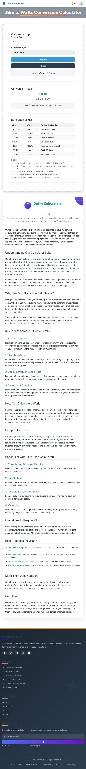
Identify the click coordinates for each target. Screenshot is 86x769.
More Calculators (12, 687)
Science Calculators (14, 675)
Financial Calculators (14, 668)
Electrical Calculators (14, 679)
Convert (43, 60)
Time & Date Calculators (15, 683)
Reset (43, 66)
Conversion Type (18, 48)
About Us (9, 706)
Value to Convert (18, 37)
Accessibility (70, 764)
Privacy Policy (16, 764)
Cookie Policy (47, 764)
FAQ (7, 714)
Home (8, 702)
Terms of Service (32, 764)
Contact (9, 710)
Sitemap (59, 764)
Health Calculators (13, 671)
